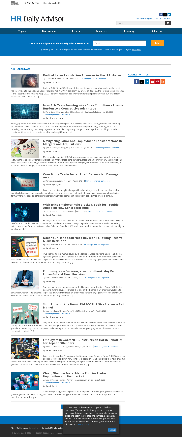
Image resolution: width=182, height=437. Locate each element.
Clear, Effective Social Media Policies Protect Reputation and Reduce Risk (75, 374)
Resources (101, 31)
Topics (22, 31)
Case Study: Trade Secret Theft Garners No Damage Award (80, 175)
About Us (157, 19)
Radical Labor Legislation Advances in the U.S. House (82, 75)
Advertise (166, 19)
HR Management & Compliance (93, 79)
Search (168, 23)
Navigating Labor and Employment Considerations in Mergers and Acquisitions (82, 142)
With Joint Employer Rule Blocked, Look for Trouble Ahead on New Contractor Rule (81, 206)
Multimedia (49, 31)
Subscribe (156, 31)
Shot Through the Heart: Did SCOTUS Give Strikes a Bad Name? (83, 305)
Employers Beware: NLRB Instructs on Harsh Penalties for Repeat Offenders (83, 341)
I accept (112, 429)
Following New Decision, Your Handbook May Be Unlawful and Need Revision (78, 272)
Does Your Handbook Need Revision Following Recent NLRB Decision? (82, 239)
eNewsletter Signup (144, 19)
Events (76, 31)
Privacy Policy (34, 428)
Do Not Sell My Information (52, 428)
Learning (129, 31)
